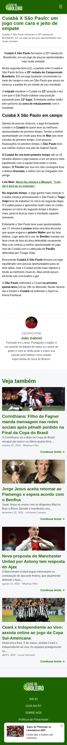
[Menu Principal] (60, 7)
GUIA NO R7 (33, 705)
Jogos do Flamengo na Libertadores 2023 (38, 729)
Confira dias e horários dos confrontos (39, 736)
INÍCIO (33, 699)
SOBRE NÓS (33, 712)
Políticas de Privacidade (33, 719)
